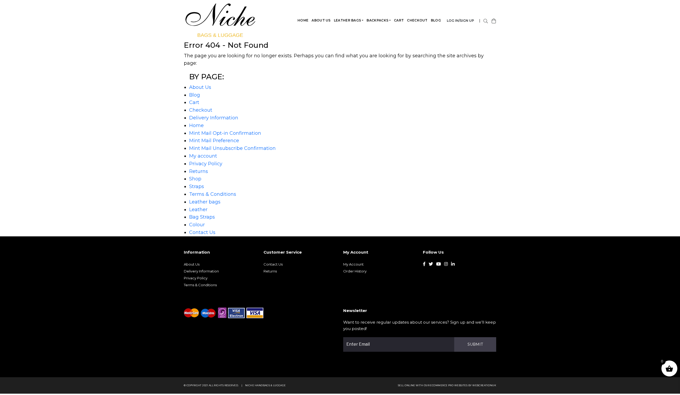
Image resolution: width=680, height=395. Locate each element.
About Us (321, 20)
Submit (475, 344)
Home (303, 20)
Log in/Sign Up (460, 21)
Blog (436, 20)
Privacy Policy (205, 164)
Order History (355, 271)
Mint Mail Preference (214, 141)
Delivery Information (213, 118)
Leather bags (347, 20)
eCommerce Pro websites (449, 385)
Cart (399, 20)
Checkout (417, 20)
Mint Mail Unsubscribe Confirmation (232, 148)
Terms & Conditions (212, 194)
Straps (196, 186)
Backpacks (377, 20)
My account (203, 156)
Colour (197, 225)
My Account (353, 264)
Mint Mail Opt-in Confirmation (225, 133)
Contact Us (202, 232)
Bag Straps (202, 217)
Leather (198, 209)
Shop (195, 179)
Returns (198, 171)
